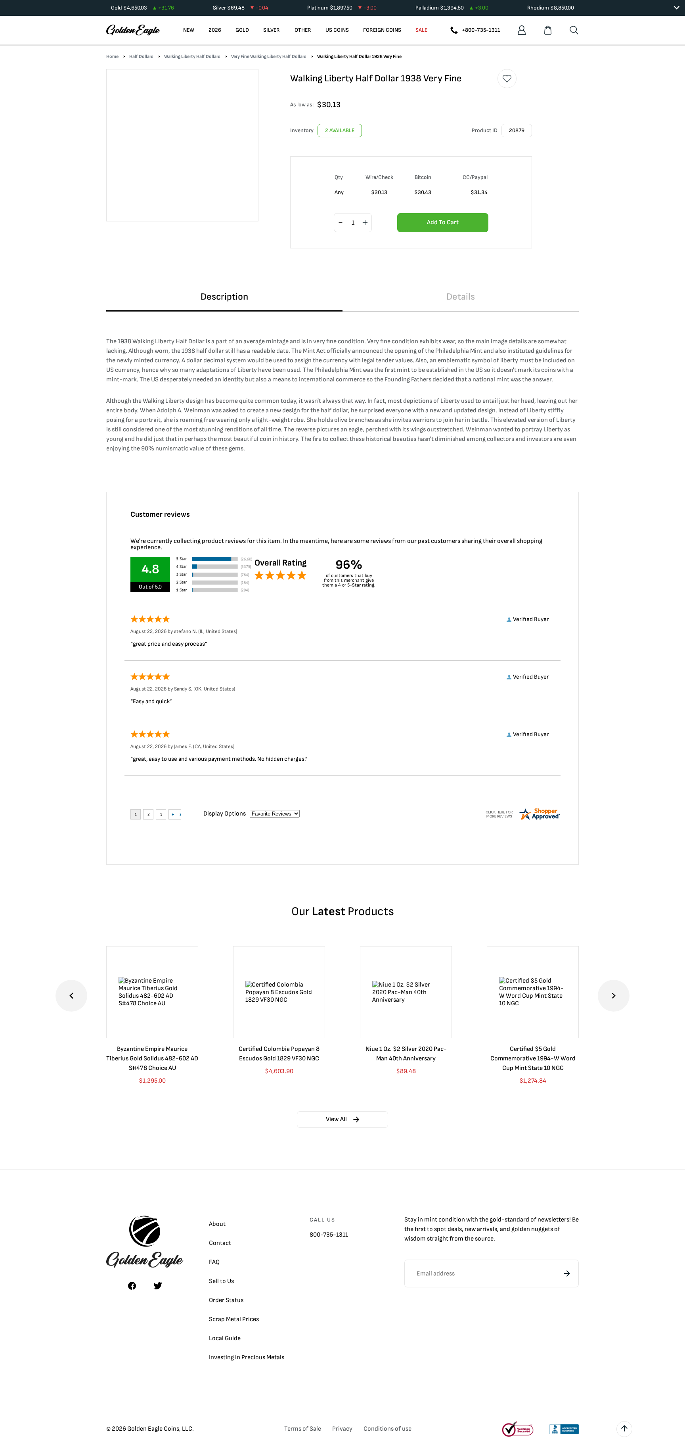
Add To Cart (443, 222)
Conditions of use (387, 1429)
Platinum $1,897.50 (342, 7)
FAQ (214, 1262)
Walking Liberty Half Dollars (192, 57)
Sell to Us (221, 1281)
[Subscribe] (567, 1273)
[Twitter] (158, 1286)
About (217, 1224)
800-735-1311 (329, 1235)
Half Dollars (141, 57)
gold (495, 1219)
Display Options (224, 814)
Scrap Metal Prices (234, 1319)
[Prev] (71, 996)
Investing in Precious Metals (246, 1357)
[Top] (624, 1429)
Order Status (226, 1300)
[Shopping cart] (548, 30)
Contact (220, 1243)
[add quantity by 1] (365, 223)
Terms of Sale (302, 1429)
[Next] (614, 996)
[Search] (574, 30)
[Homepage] (133, 30)
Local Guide (225, 1338)
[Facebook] (132, 1286)
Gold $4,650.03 (142, 7)
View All (336, 1119)
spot (440, 1229)
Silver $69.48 (240, 7)
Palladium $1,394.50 (451, 7)
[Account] (521, 30)
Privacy (342, 1429)
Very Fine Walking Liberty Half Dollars (268, 57)
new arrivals (481, 1229)
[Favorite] (507, 78)
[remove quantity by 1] (340, 223)
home (112, 57)
